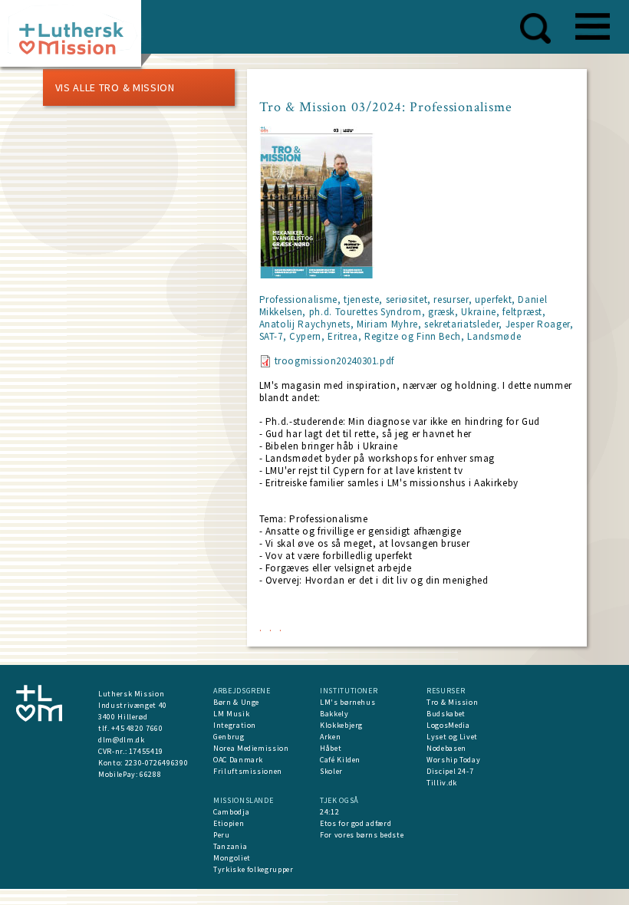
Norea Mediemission (251, 748)
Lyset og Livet (452, 737)
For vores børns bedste (361, 835)
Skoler (331, 771)
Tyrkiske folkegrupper (253, 869)
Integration (234, 725)
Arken (330, 737)
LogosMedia (448, 725)
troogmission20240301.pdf (335, 360)
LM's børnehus (347, 702)
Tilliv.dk (441, 783)
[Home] (76, 38)
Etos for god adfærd (355, 823)
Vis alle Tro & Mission (115, 87)
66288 (150, 774)
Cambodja (231, 812)
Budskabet (446, 714)
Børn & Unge (236, 702)
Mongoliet (232, 858)
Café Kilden (340, 760)
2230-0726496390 (157, 763)
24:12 (329, 812)
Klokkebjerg (341, 725)
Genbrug (229, 737)
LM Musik (231, 714)
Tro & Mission (452, 702)
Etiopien (228, 823)
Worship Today (453, 760)
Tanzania (230, 846)
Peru (221, 835)
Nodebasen (446, 748)
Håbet (330, 748)
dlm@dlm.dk (121, 740)
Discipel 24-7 (449, 771)
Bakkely (334, 714)
